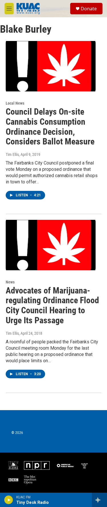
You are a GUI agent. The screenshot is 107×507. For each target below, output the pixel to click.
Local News (15, 103)
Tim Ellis (12, 154)
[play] (8, 500)
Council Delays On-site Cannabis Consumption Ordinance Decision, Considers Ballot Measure (50, 126)
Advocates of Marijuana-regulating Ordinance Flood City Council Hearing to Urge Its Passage (52, 305)
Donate (89, 8)
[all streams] (99, 500)
